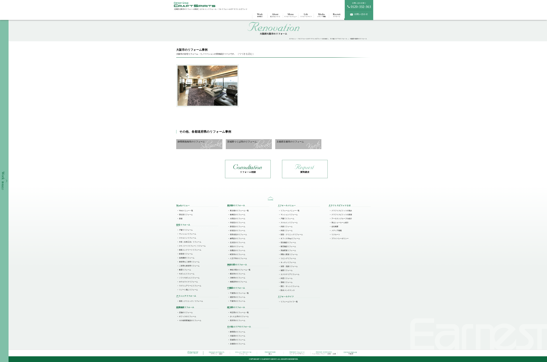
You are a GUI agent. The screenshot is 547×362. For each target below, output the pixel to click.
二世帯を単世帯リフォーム (189, 266)
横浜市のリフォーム (237, 274)
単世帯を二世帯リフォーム (189, 262)
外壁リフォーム (287, 278)
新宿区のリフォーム (237, 227)
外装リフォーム (287, 231)
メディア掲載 (321, 14)
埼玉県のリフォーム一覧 (239, 312)
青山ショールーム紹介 (340, 223)
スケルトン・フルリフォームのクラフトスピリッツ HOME (308, 39)
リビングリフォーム (288, 258)
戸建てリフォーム (186, 230)
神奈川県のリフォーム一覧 (240, 270)
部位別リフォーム (186, 215)
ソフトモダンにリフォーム (189, 278)
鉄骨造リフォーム (186, 254)
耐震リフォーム (185, 270)
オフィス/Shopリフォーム (290, 238)
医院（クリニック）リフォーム (191, 301)
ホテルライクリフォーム (188, 282)
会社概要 (334, 227)
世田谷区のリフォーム (238, 234)
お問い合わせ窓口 (359, 3)
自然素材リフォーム (186, 258)
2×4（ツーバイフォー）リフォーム (192, 246)
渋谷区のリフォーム (237, 223)
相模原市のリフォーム (238, 282)
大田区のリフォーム (237, 219)
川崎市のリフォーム (237, 278)
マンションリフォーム (187, 234)
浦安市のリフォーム (237, 297)
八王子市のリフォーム (238, 258)
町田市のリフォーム (237, 254)
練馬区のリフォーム (237, 238)
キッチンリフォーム (288, 262)
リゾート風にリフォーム (188, 290)
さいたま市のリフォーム (239, 316)
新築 (180, 219)
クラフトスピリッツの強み (341, 211)
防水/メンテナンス (288, 290)
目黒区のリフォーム (237, 250)
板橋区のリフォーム (237, 215)
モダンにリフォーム (186, 274)
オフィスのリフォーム (187, 316)
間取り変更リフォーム (289, 254)
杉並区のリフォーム (237, 231)
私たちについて (275, 14)
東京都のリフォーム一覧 (239, 211)
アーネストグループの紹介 (341, 219)
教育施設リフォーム (288, 246)
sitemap (270, 199)
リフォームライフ (306, 14)
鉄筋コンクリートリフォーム (190, 250)
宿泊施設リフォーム (288, 242)
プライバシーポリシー (340, 238)
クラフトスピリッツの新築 (341, 215)
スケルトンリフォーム (187, 238)
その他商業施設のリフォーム (190, 320)
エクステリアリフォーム (290, 274)
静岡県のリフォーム (237, 332)
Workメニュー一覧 (186, 211)
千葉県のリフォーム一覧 (239, 293)
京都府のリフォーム (237, 344)
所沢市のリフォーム (237, 320)
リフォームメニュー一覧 (290, 211)
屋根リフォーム (287, 282)
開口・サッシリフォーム (290, 286)
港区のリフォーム (237, 246)
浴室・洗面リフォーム (289, 266)
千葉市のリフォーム (237, 301)
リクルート (336, 14)
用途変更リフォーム (288, 250)
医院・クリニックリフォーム (292, 234)
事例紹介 (260, 14)
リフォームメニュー (290, 14)
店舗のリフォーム (186, 312)
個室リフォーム (287, 270)
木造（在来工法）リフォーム (190, 242)
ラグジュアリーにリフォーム (190, 286)
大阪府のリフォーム (237, 336)
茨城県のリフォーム (237, 340)
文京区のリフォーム (237, 242)
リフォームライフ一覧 (289, 302)
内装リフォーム (287, 227)
